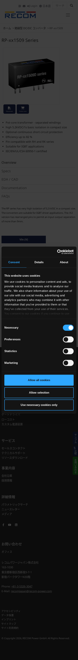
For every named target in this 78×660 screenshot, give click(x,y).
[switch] (68, 339)
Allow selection (39, 392)
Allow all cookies (39, 380)
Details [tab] (39, 262)
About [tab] (64, 262)
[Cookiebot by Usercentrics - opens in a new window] (57, 251)
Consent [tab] (14, 262)
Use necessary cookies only (39, 404)
